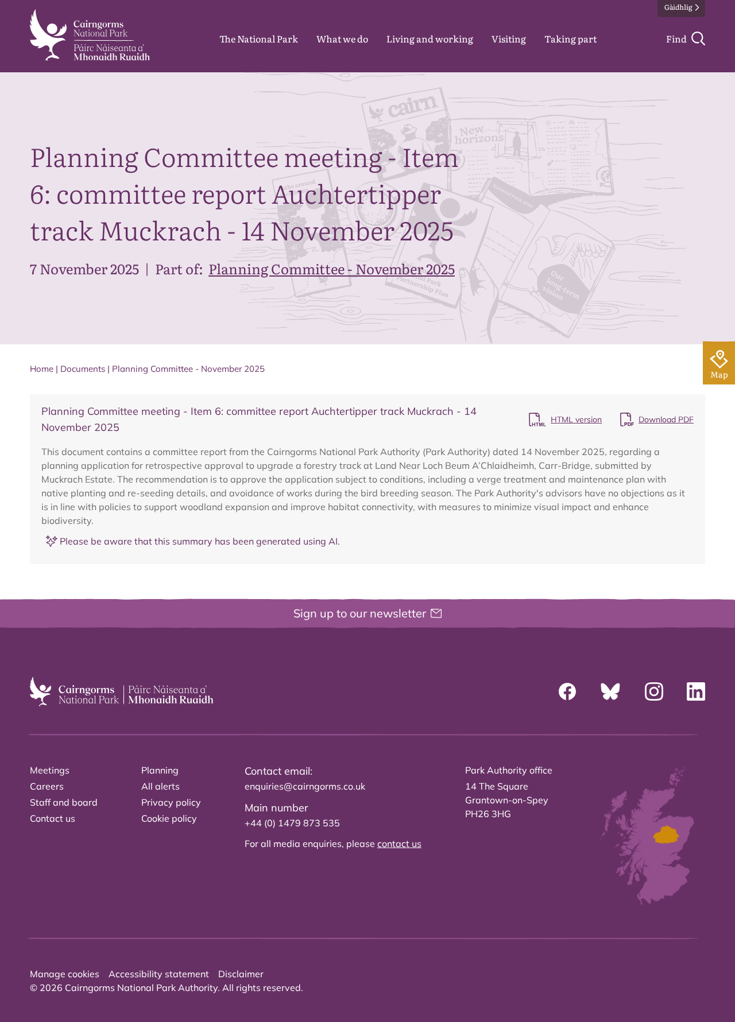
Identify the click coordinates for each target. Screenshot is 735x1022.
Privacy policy (171, 802)
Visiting (509, 38)
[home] (90, 35)
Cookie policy (169, 818)
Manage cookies (64, 974)
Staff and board (64, 802)
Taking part (570, 38)
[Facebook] (567, 691)
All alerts (160, 786)
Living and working (429, 38)
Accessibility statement (159, 974)
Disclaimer (241, 974)
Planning (160, 770)
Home (41, 368)
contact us (399, 843)
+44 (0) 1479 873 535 (292, 823)
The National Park (258, 38)
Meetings (49, 770)
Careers (47, 786)
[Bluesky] (610, 691)
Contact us (52, 818)
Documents (82, 368)
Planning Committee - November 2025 (331, 268)
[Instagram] (654, 691)
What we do (342, 38)
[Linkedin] (696, 691)
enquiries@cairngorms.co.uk (305, 786)
